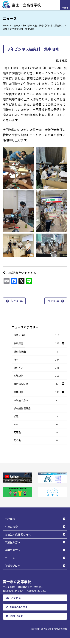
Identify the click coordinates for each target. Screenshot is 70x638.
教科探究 (18, 343)
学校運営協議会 (36, 408)
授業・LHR (36, 335)
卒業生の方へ (12, 542)
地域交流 (36, 375)
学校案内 (10, 519)
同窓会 (36, 432)
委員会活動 (36, 351)
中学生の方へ (36, 400)
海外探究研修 (21, 383)
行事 (36, 359)
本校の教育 (11, 526)
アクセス (16, 598)
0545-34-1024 (18, 607)
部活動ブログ (12, 566)
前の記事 (17, 301)
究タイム (36, 367)
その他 (36, 440)
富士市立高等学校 (58, 628)
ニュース (10, 558)
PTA (36, 424)
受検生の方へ (12, 550)
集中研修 (18, 392)
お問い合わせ (18, 616)
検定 (36, 416)
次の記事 (53, 301)
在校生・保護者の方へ (18, 534)
